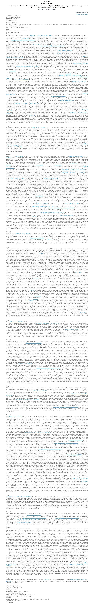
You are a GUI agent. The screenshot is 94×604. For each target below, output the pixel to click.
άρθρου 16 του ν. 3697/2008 (34, 515)
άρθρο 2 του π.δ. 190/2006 (66, 215)
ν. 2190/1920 (25, 38)
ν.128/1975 (36, 278)
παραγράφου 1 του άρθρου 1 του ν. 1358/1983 (48, 368)
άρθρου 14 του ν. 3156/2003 (79, 81)
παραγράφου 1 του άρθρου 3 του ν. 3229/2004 (73, 169)
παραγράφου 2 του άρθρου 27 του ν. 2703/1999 (67, 518)
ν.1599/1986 (41, 253)
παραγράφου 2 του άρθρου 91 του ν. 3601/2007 (42, 35)
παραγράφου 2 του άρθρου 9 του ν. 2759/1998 (34, 518)
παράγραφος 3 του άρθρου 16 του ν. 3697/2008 (26, 519)
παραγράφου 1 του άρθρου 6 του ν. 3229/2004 (43, 206)
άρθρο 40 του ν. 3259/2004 (39, 127)
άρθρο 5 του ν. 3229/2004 (16, 178)
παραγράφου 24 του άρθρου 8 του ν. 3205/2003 (50, 449)
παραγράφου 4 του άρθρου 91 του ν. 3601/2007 (23, 40)
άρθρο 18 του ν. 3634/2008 (24, 522)
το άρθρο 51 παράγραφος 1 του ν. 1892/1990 (47, 323)
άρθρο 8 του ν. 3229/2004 (40, 203)
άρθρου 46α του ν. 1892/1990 (33, 343)
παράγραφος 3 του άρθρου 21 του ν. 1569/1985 (52, 212)
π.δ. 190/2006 (39, 165)
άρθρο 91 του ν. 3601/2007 (21, 79)
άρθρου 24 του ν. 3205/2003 (76, 440)
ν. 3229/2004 (19, 156)
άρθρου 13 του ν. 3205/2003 (40, 390)
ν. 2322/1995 (30, 300)
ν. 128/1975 (78, 272)
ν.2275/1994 (46, 579)
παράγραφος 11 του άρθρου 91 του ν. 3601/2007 (69, 75)
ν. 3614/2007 (50, 239)
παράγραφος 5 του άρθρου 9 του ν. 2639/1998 (27, 399)
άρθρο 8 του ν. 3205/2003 (15, 416)
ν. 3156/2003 (36, 44)
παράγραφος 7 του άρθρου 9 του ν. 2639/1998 (65, 407)
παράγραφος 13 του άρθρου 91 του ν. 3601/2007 (26, 103)
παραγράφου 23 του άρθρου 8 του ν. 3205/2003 (37, 432)
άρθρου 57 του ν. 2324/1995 (23, 233)
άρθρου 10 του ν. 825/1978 (25, 363)
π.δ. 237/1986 (58, 165)
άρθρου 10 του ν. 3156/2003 (65, 50)
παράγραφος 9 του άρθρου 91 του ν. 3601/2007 (52, 46)
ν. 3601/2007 (68, 74)
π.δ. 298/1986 (33, 216)
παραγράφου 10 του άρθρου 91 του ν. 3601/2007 (27, 66)
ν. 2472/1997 (19, 146)
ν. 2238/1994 (32, 115)
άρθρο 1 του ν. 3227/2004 (16, 321)
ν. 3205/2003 (84, 481)
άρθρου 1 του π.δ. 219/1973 (72, 329)
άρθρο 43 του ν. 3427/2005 (72, 203)
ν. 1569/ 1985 (73, 163)
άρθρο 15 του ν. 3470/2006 (50, 178)
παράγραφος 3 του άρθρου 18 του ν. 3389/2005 (19, 496)
